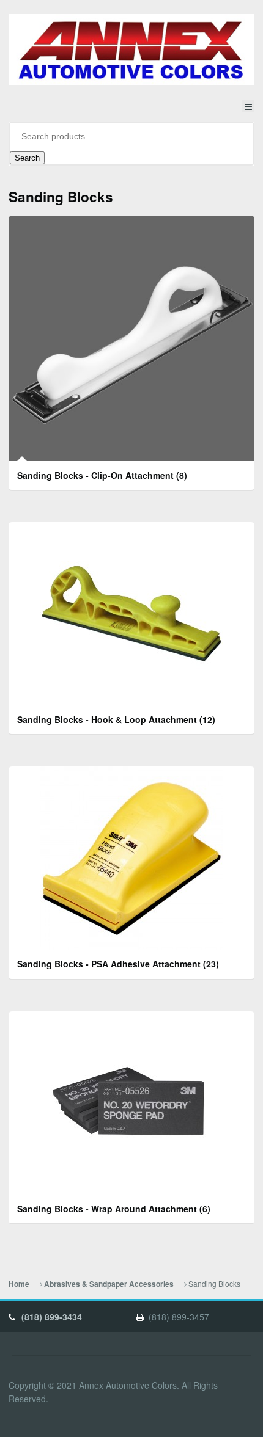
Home (19, 1284)
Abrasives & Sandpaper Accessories (109, 1284)
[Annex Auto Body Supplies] (131, 49)
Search (27, 157)
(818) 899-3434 (51, 1317)
